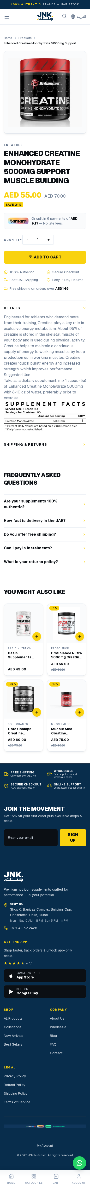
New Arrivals (13, 1036)
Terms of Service (17, 1102)
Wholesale (58, 1027)
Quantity (13, 240)
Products (25, 38)
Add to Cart (47, 257)
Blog (53, 1036)
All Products (13, 1018)
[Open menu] (7, 16)
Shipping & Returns (25, 444)
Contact (56, 1053)
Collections (13, 1027)
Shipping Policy (16, 1093)
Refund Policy (14, 1085)
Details (12, 308)
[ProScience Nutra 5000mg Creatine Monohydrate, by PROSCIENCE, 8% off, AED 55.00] (66, 639)
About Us (57, 1018)
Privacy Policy (15, 1076)
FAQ (53, 1044)
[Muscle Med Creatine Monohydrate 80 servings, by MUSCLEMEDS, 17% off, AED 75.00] (66, 716)
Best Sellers (13, 1044)
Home (8, 38)
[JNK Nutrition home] (45, 16)
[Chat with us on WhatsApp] (79, 1163)
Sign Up (73, 837)
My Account (45, 1146)
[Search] (64, 15)
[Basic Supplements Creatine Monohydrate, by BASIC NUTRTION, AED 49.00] (23, 639)
